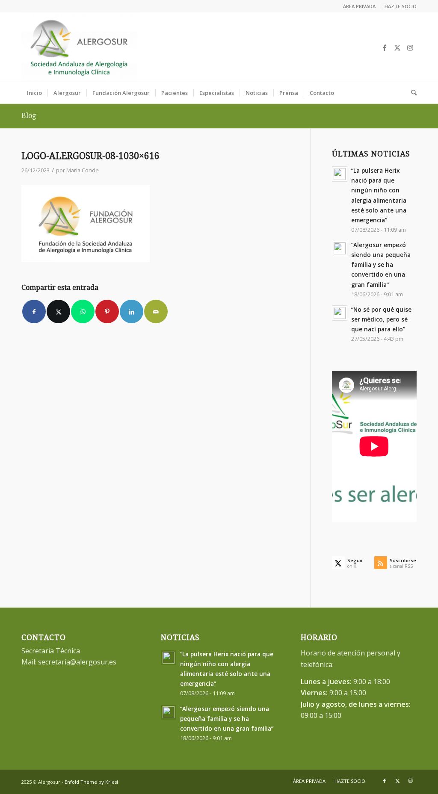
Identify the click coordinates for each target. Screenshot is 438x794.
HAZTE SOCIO (401, 6)
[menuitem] (359, 6)
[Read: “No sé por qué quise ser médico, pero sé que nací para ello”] (339, 313)
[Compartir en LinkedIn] (131, 311)
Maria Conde (82, 170)
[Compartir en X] (58, 311)
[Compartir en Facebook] (34, 311)
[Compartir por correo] (156, 311)
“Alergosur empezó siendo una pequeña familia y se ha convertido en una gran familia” (381, 265)
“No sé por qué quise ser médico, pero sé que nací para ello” (381, 319)
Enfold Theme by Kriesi (91, 782)
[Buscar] (411, 92)
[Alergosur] (79, 47)
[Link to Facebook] (384, 47)
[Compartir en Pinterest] (107, 311)
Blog (28, 116)
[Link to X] (397, 47)
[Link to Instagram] (410, 47)
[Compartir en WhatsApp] (83, 311)
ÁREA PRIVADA (359, 6)
